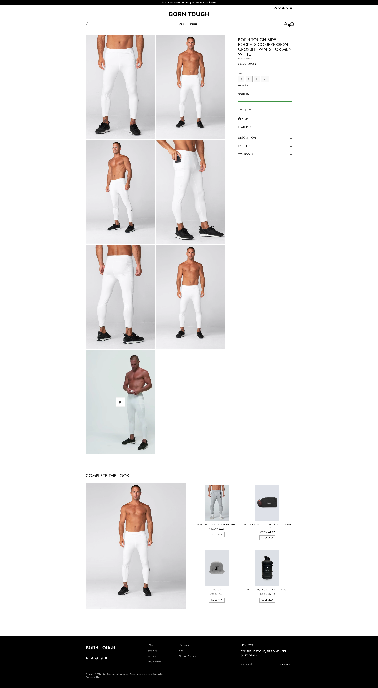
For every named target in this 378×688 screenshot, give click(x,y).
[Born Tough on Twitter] (279, 8)
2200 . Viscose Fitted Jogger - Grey (217, 524)
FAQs (150, 645)
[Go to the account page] (284, 24)
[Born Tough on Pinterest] (283, 8)
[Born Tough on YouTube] (291, 8)
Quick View (216, 534)
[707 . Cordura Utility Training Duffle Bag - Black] (267, 503)
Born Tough (107, 674)
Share (245, 119)
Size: (241, 73)
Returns (152, 656)
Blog (181, 650)
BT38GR (217, 589)
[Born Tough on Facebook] (275, 8)
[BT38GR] (217, 568)
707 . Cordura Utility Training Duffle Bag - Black (267, 526)
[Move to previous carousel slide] (283, 626)
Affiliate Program (187, 656)
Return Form (154, 661)
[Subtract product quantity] (249, 109)
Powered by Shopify (94, 677)
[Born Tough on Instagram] (287, 8)
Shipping (152, 650)
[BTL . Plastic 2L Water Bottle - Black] (267, 568)
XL (265, 79)
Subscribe (285, 664)
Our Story (184, 645)
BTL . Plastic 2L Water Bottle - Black (267, 589)
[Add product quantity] (240, 109)
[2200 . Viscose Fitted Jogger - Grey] (217, 503)
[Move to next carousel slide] (289, 625)
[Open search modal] (87, 24)
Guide (245, 85)
